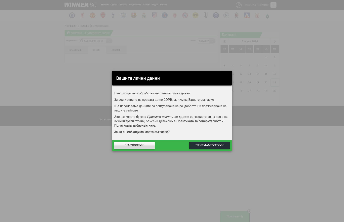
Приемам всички (209, 145)
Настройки (134, 145)
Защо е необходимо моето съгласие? (142, 132)
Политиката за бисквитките (134, 125)
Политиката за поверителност (198, 121)
